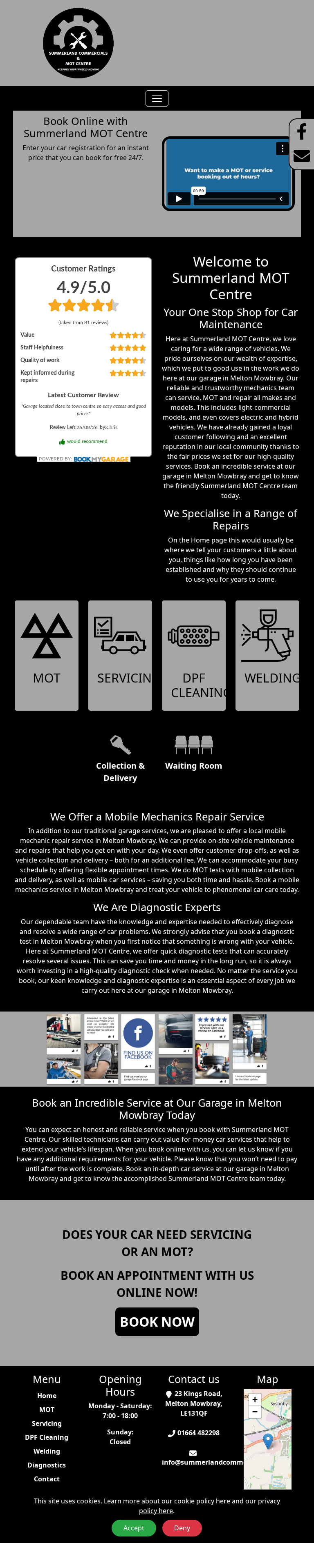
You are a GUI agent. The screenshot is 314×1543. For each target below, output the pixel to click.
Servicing (47, 1423)
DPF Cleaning (46, 1437)
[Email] (302, 156)
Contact (47, 1478)
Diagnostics (46, 1465)
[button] (268, 1441)
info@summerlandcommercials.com (221, 1462)
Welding (47, 1451)
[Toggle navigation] (157, 98)
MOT (46, 1409)
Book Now (157, 1321)
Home (46, 1395)
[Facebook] (302, 131)
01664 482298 (198, 1432)
